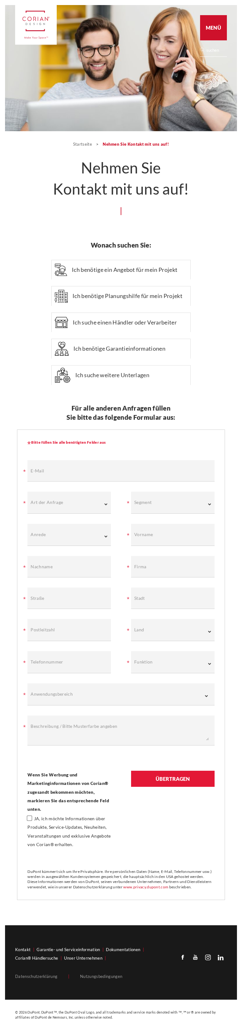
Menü (213, 28)
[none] (216, 50)
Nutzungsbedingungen (101, 976)
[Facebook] (182, 957)
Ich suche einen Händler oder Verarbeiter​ (125, 322)
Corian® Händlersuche (36, 958)
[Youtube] (195, 957)
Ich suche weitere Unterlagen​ (112, 374)
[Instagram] (208, 957)
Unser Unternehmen (83, 958)
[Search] (215, 50)
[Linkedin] (220, 957)
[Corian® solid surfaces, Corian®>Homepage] (36, 25)
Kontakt (23, 949)
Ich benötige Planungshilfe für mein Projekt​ (127, 295)
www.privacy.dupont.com (145, 887)
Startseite (83, 144)
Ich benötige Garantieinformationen (119, 348)
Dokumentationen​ (123, 949)
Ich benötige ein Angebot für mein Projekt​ (124, 269)
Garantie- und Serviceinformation (68, 949)
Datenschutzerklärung (36, 976)
